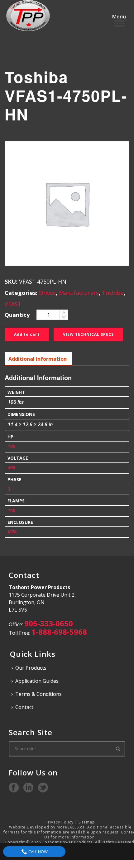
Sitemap (87, 822)
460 (11, 468)
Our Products (30, 667)
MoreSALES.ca (71, 827)
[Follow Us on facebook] (14, 788)
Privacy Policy (59, 822)
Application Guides (37, 680)
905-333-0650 (48, 623)
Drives (47, 292)
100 (11, 446)
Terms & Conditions (38, 694)
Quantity (17, 315)
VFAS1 (13, 304)
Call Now (37, 851)
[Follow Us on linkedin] (28, 788)
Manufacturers (79, 292)
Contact (24, 707)
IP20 (12, 532)
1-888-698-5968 (59, 632)
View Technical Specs (88, 334)
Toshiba (113, 292)
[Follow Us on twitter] (43, 788)
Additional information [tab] (37, 358)
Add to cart (27, 334)
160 (11, 510)
